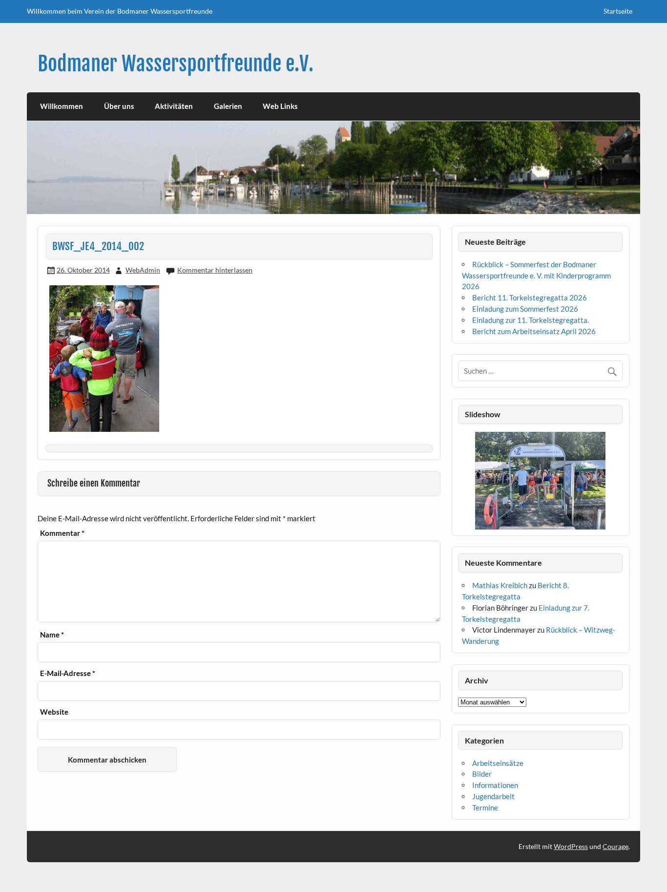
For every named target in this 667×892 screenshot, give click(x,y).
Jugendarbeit (493, 796)
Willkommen (61, 106)
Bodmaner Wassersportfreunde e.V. (175, 63)
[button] (465, 480)
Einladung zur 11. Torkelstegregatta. (530, 320)
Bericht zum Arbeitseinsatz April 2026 (534, 331)
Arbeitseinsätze (497, 763)
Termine (485, 807)
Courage (615, 846)
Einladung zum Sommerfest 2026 (525, 308)
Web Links (280, 106)
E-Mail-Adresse (67, 673)
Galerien (228, 106)
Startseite (618, 11)
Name (52, 634)
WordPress (571, 846)
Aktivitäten (174, 106)
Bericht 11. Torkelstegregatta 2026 (529, 297)
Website (54, 712)
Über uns (119, 106)
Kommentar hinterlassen (214, 270)
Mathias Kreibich (499, 585)
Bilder (482, 773)
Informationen (495, 785)
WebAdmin (142, 270)
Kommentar (62, 533)
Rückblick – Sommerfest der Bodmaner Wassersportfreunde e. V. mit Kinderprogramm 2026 (536, 275)
